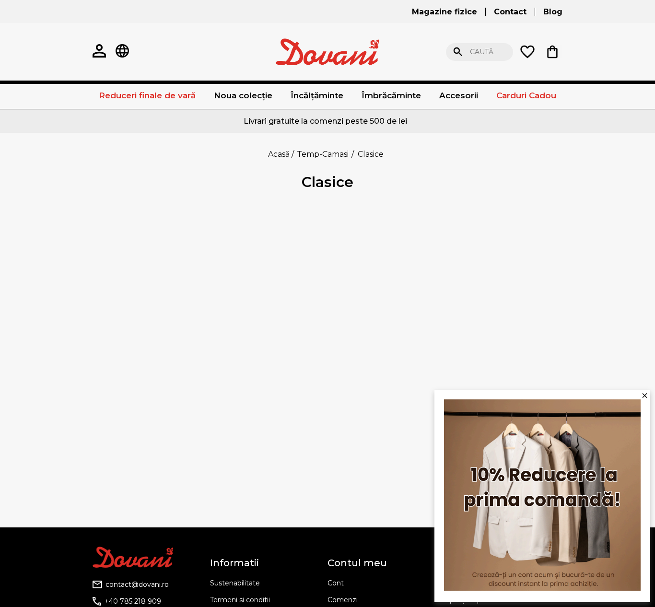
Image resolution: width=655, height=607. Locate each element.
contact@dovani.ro (137, 584)
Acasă (279, 154)
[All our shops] (122, 51)
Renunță (612, 52)
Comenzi (343, 599)
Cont (336, 583)
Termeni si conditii (240, 599)
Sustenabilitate (235, 583)
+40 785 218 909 (133, 601)
